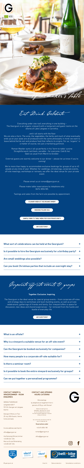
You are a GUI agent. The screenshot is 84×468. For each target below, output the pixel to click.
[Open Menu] (78, 4)
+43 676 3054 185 (42, 427)
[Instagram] (71, 443)
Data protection (56, 463)
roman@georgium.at (42, 432)
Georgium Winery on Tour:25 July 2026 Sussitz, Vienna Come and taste (13, 416)
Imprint (19, 428)
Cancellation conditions (73, 463)
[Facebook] (78, 443)
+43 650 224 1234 (9, 439)
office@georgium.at (10, 432)
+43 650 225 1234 (9, 444)
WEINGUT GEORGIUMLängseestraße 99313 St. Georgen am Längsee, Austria (13, 406)
